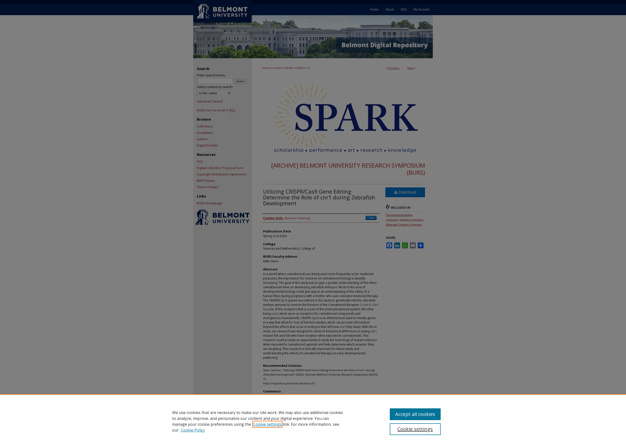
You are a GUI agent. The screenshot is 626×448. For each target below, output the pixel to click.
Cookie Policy (193, 430)
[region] (313, 421)
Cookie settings (267, 424)
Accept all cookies (415, 414)
